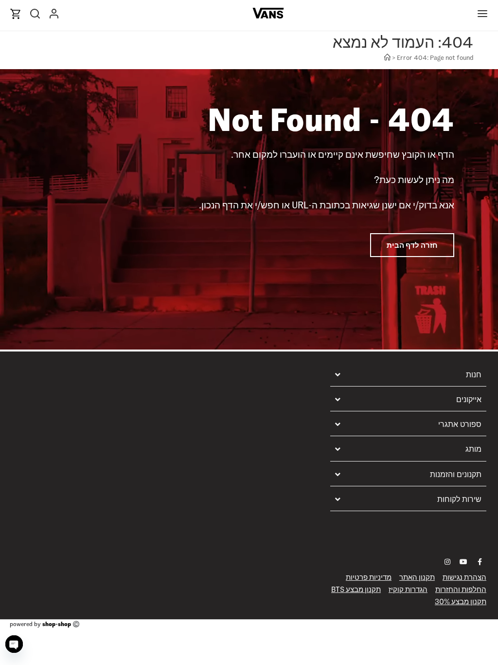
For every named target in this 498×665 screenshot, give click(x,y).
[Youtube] (463, 562)
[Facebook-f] (479, 562)
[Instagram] (447, 562)
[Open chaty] (14, 644)
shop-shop (56, 624)
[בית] (387, 58)
